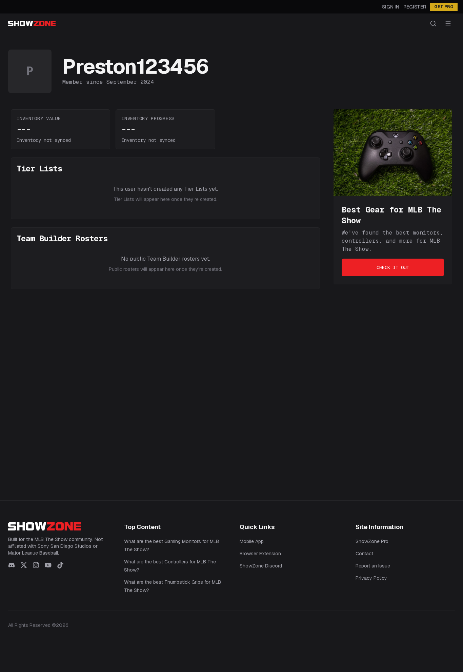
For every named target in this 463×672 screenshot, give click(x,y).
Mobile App (252, 541)
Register (414, 7)
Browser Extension (260, 553)
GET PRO (444, 7)
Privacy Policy (371, 578)
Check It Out (393, 267)
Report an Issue (373, 566)
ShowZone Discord (261, 566)
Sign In (390, 7)
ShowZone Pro (372, 541)
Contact (364, 553)
